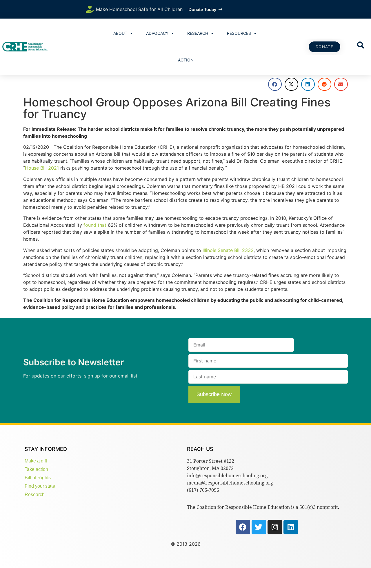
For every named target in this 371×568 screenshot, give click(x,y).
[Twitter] (259, 527)
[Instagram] (275, 527)
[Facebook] (243, 527)
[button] (275, 84)
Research (197, 33)
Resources (239, 33)
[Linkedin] (290, 527)
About (120, 33)
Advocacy (157, 33)
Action (186, 59)
